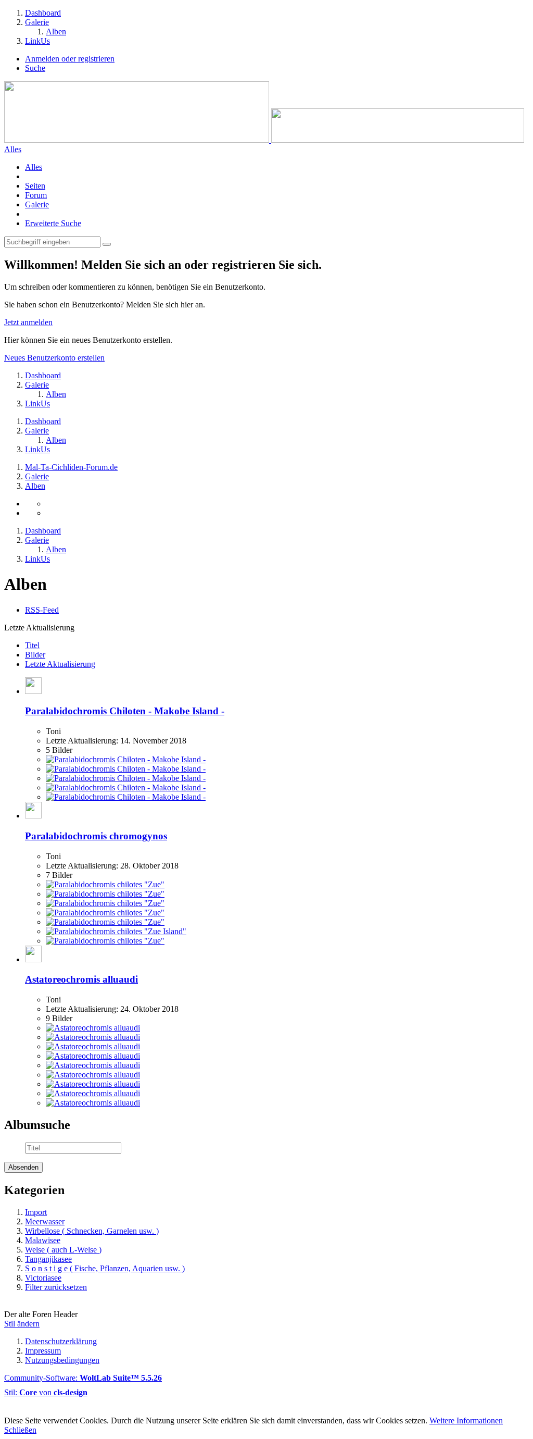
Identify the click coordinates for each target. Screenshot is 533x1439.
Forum (36, 195)
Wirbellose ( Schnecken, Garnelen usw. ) (92, 1230)
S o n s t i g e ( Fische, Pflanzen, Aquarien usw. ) (105, 1268)
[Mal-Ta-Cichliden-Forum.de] (264, 139)
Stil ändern (22, 1323)
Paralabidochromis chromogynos (96, 835)
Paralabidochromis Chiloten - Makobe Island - (124, 710)
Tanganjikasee (48, 1259)
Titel (32, 645)
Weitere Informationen (466, 1420)
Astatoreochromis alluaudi (81, 979)
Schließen (20, 1429)
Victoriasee (43, 1277)
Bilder (35, 654)
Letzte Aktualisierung (60, 664)
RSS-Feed (42, 609)
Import (36, 1212)
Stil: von (45, 1392)
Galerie (37, 204)
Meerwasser (45, 1221)
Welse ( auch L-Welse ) (63, 1249)
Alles (33, 167)
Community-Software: (83, 1377)
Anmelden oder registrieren (70, 58)
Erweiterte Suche (53, 223)
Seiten (35, 185)
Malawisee (42, 1240)
